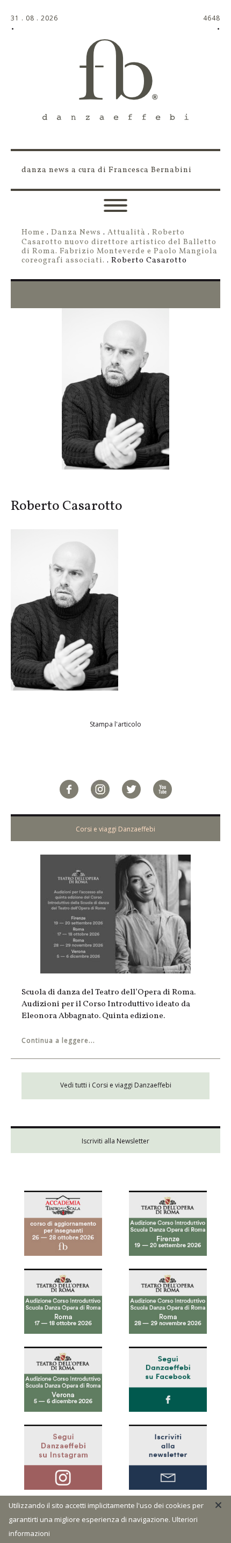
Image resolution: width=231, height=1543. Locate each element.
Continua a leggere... (58, 1040)
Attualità (126, 232)
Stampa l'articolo (115, 724)
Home (33, 232)
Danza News (76, 232)
